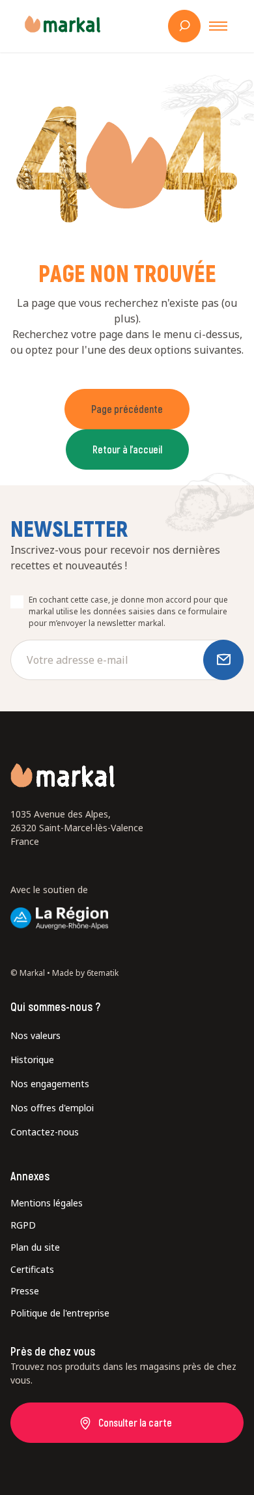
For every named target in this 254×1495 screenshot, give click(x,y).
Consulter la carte (135, 1422)
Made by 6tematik (85, 972)
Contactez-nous (44, 1132)
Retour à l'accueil (127, 449)
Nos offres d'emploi (52, 1108)
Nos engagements (49, 1083)
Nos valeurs (35, 1035)
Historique (32, 1059)
